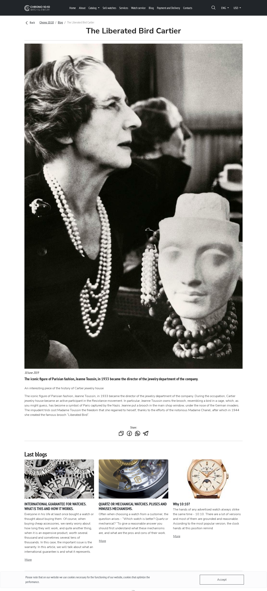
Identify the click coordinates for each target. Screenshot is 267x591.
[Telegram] (146, 434)
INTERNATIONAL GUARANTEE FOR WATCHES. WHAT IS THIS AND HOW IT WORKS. (55, 506)
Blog (151, 8)
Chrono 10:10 (46, 22)
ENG (224, 8)
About (82, 8)
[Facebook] (129, 434)
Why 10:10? (181, 504)
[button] (213, 8)
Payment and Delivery (168, 8)
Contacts (187, 8)
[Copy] (121, 434)
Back (32, 22)
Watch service (138, 8)
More (28, 560)
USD (236, 8)
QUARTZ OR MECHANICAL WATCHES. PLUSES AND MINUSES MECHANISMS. (133, 506)
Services (123, 8)
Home (72, 8)
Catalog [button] (93, 8)
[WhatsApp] (138, 434)
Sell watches (109, 8)
